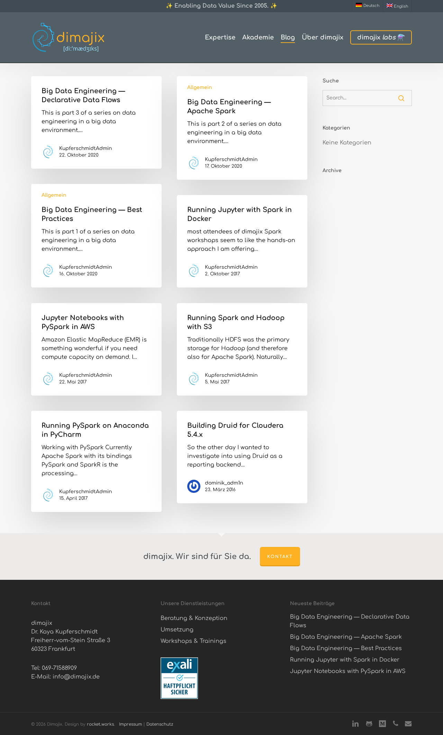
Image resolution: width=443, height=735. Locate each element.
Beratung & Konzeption (194, 618)
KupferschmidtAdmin (85, 148)
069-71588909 (59, 668)
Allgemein (199, 87)
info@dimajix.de (76, 677)
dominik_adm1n (224, 483)
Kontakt (280, 556)
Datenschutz (159, 724)
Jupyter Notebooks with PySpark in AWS (348, 671)
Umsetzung (177, 630)
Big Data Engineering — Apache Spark (346, 637)
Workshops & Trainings (193, 641)
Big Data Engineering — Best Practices (346, 648)
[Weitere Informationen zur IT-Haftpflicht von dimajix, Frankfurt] (179, 697)
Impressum (130, 724)
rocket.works (100, 724)
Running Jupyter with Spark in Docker (344, 660)
